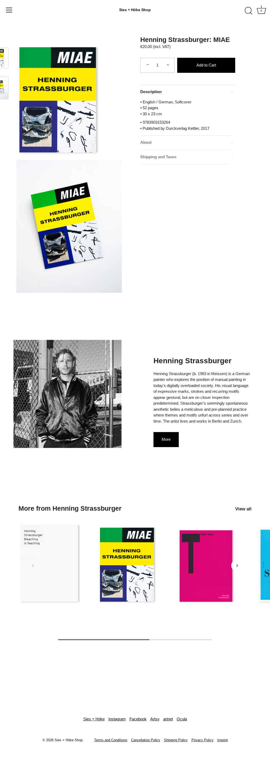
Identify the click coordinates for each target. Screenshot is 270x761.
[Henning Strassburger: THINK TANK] (214, 564)
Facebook (138, 719)
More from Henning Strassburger (70, 508)
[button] (33, 565)
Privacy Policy (202, 740)
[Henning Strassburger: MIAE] (135, 564)
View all (243, 508)
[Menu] (9, 10)
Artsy (155, 719)
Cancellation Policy (145, 740)
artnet (168, 719)
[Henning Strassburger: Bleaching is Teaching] (55, 564)
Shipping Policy (176, 740)
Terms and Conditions (110, 740)
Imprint (222, 740)
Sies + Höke (94, 719)
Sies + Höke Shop (135, 10)
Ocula (182, 719)
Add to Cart (206, 65)
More (166, 439)
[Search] (248, 11)
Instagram (117, 719)
